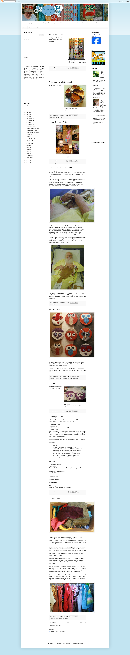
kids (34, 77)
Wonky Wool (54, 309)
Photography (27, 70)
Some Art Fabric (95, 34)
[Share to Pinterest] (78, 68)
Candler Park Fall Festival (55, 464)
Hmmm (52, 383)
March (28, 153)
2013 (27, 108)
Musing (42, 73)
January (29, 157)
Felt (54, 618)
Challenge (35, 73)
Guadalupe (40, 78)
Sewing (65, 378)
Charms (31, 75)
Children (42, 70)
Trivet (73, 378)
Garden (26, 77)
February (29, 155)
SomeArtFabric (82, 62)
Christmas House (53, 429)
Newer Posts (53, 622)
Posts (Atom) (59, 625)
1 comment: (62, 115)
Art (43, 71)
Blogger (81, 643)
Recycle (61, 378)
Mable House (52, 428)
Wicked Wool (54, 499)
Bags (30, 71)
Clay (38, 75)
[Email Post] (68, 67)
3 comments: (63, 302)
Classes (39, 27)
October (29, 122)
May (28, 149)
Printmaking (35, 78)
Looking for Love (56, 416)
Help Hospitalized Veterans (60, 168)
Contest (42, 75)
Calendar (31, 27)
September (30, 124)
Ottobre (31, 78)
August (29, 143)
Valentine (26, 75)
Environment (27, 74)
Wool (76, 378)
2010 (27, 114)
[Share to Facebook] (76, 68)
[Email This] (71, 68)
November (29, 120)
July (28, 145)
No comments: (63, 67)
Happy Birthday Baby (58, 122)
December (29, 118)
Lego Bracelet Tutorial (102, 101)
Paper (32, 74)
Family (54, 163)
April (28, 151)
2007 (27, 162)
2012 (27, 110)
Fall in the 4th (52, 466)
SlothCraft (55, 69)
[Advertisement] (67, 76)
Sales (35, 75)
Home (24, 27)
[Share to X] (75, 68)
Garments (34, 71)
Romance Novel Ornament (60, 82)
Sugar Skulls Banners (58, 34)
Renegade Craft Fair (54, 479)
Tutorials (41, 66)
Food (25, 73)
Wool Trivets (67, 404)
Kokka (30, 77)
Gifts (37, 70)
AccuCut (55, 378)
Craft (54, 304)
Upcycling (60, 117)
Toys (30, 73)
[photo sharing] (76, 59)
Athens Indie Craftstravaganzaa (57, 468)
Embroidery (26, 78)
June (28, 147)
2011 (27, 112)
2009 (27, 116)
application (65, 431)
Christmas (41, 77)
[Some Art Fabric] (96, 44)
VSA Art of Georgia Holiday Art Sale (66, 439)
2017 (27, 106)
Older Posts (83, 622)
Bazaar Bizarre (53, 482)
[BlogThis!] (73, 68)
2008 (27, 160)
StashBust (37, 74)
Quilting (42, 68)
